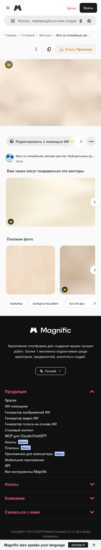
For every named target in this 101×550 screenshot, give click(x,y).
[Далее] (80, 141)
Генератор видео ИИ (21, 417)
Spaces (10, 400)
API (7, 465)
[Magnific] (50, 331)
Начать (12, 484)
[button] (51, 371)
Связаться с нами (22, 512)
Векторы (45, 35)
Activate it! (78, 545)
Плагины (17, 447)
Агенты (16, 441)
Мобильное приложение (24, 459)
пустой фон (77, 303)
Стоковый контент (19, 429)
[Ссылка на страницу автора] (9, 158)
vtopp (19, 161)
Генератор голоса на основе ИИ (31, 423)
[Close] (94, 545)
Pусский (50, 371)
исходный (33, 65)
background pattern (46, 303)
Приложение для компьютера (34, 453)
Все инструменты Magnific (26, 471)
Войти (88, 7)
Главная (10, 35)
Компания (15, 498)
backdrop (16, 303)
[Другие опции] (36, 49)
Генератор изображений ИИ (27, 412)
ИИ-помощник (16, 406)
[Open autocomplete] (11, 21)
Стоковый (28, 35)
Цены (71, 7)
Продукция (15, 391)
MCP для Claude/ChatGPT (26, 435)
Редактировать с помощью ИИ (39, 142)
